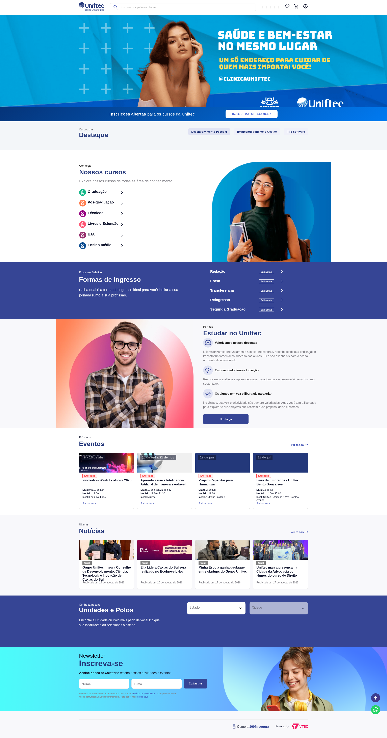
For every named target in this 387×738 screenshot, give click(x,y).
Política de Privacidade (144, 693)
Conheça (226, 419)
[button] (211, 608)
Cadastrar (195, 683)
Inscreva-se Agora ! (251, 114)
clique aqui (142, 697)
